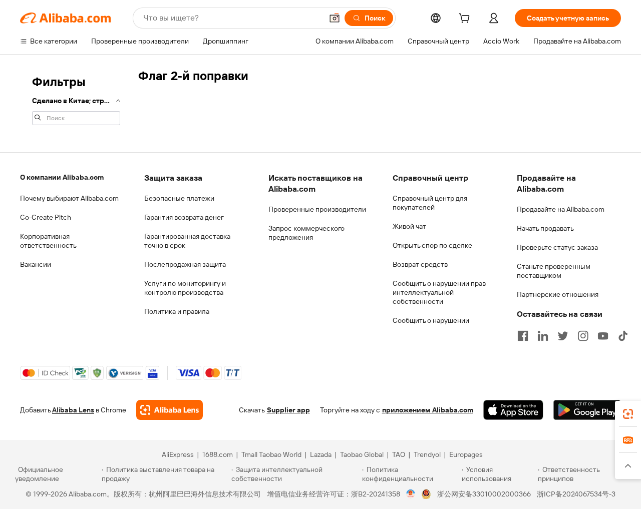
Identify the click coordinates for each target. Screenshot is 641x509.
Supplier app (288, 410)
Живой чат (409, 226)
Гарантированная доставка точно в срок (187, 240)
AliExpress (178, 454)
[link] (628, 414)
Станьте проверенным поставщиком (553, 270)
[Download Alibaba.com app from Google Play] (587, 410)
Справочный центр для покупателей (430, 202)
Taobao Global (362, 454)
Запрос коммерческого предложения (306, 232)
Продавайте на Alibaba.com (560, 209)
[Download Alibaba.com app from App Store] (513, 410)
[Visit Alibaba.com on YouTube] (603, 336)
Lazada (321, 454)
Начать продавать (545, 228)
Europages (466, 454)
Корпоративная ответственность (48, 240)
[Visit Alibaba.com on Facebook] (523, 336)
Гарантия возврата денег (184, 217)
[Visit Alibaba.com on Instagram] (583, 336)
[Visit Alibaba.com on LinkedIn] (543, 336)
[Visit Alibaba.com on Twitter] (563, 336)
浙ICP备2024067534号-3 (576, 494)
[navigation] (76, 99)
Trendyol (427, 454)
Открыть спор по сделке (432, 245)
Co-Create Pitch (45, 217)
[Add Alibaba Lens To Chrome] (169, 410)
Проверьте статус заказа (557, 247)
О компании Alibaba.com (62, 177)
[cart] (466, 20)
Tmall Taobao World (271, 454)
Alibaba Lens (73, 410)
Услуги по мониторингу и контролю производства (185, 287)
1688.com (217, 454)
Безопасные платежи (179, 198)
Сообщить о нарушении (431, 320)
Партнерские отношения (557, 294)
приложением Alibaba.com (427, 410)
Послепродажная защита (185, 264)
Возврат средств (420, 264)
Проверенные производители (317, 209)
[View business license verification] (411, 494)
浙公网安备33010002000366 (484, 494)
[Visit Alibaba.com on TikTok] (623, 336)
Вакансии (35, 264)
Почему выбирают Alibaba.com (69, 198)
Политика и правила (176, 311)
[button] (335, 18)
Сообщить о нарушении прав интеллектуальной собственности (439, 292)
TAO (398, 454)
